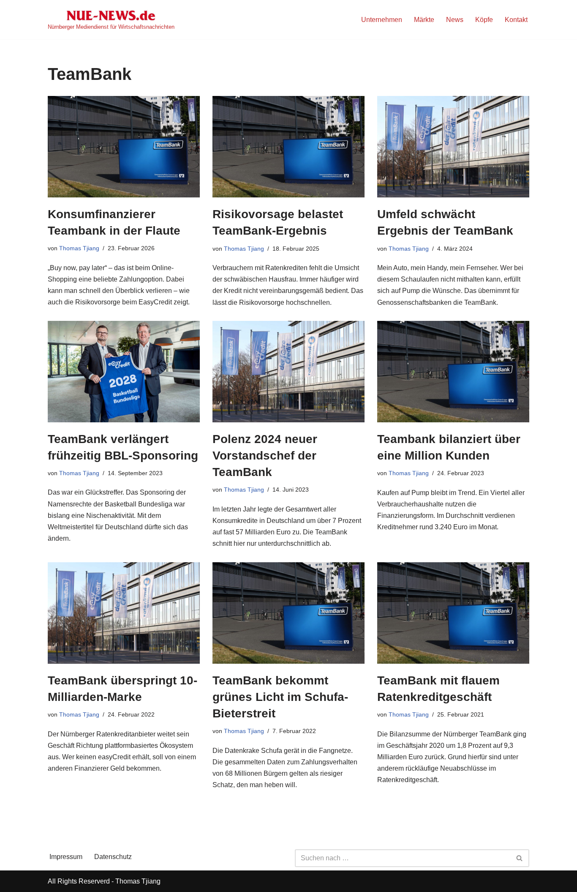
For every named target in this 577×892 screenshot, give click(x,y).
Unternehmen (381, 19)
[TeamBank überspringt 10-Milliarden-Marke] (124, 613)
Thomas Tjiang (79, 248)
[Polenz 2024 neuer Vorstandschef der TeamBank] (288, 371)
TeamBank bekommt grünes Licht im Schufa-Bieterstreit (280, 697)
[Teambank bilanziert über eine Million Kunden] (453, 371)
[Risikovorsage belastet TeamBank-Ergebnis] (288, 146)
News (454, 19)
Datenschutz (113, 856)
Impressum (65, 856)
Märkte (424, 19)
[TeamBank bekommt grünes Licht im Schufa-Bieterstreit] (288, 613)
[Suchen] (519, 858)
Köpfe (484, 19)
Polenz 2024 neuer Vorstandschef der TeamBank (264, 455)
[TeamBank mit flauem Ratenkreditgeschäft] (453, 613)
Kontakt (516, 19)
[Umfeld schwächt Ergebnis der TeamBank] (453, 146)
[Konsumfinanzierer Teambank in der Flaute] (124, 146)
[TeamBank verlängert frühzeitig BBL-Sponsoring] (124, 371)
